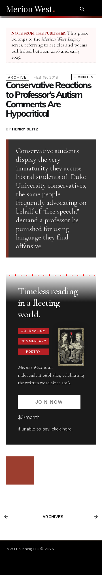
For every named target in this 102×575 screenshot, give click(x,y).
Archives (52, 516)
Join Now (49, 402)
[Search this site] (82, 9)
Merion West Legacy (60, 39)
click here (62, 429)
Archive (17, 77)
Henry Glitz (25, 129)
